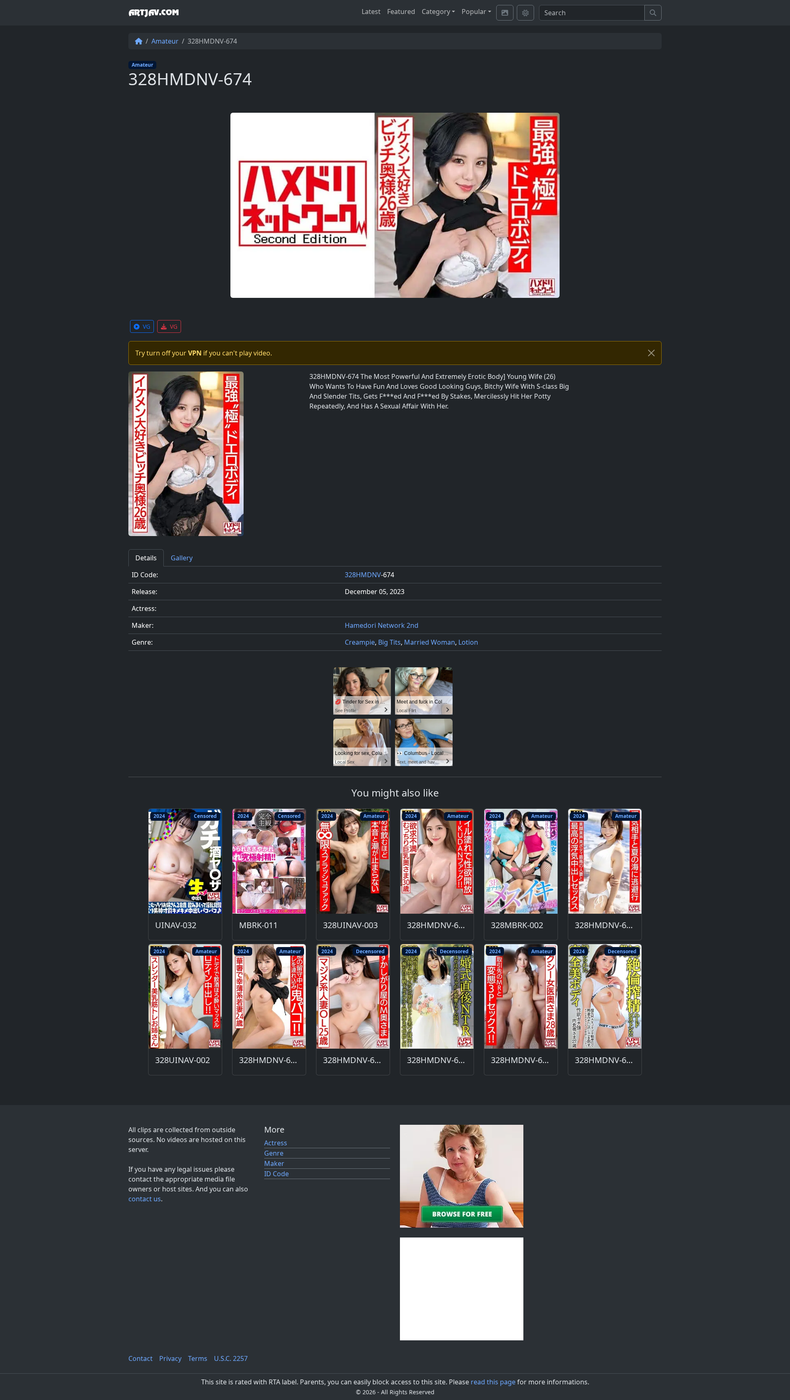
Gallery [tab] (182, 557)
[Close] (651, 353)
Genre (273, 1153)
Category (436, 11)
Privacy (170, 1358)
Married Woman (429, 642)
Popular (474, 11)
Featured (401, 11)
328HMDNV (363, 574)
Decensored (370, 951)
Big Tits (389, 642)
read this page (493, 1381)
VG (146, 326)
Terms (197, 1358)
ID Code (276, 1173)
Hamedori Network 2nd (381, 625)
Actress (275, 1142)
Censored (205, 816)
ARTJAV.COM (153, 12)
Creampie (360, 642)
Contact (140, 1358)
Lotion (468, 642)
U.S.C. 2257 (231, 1358)
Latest (371, 11)
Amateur (165, 41)
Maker (274, 1163)
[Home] (138, 41)
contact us (144, 1198)
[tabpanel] (395, 612)
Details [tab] (146, 557)
